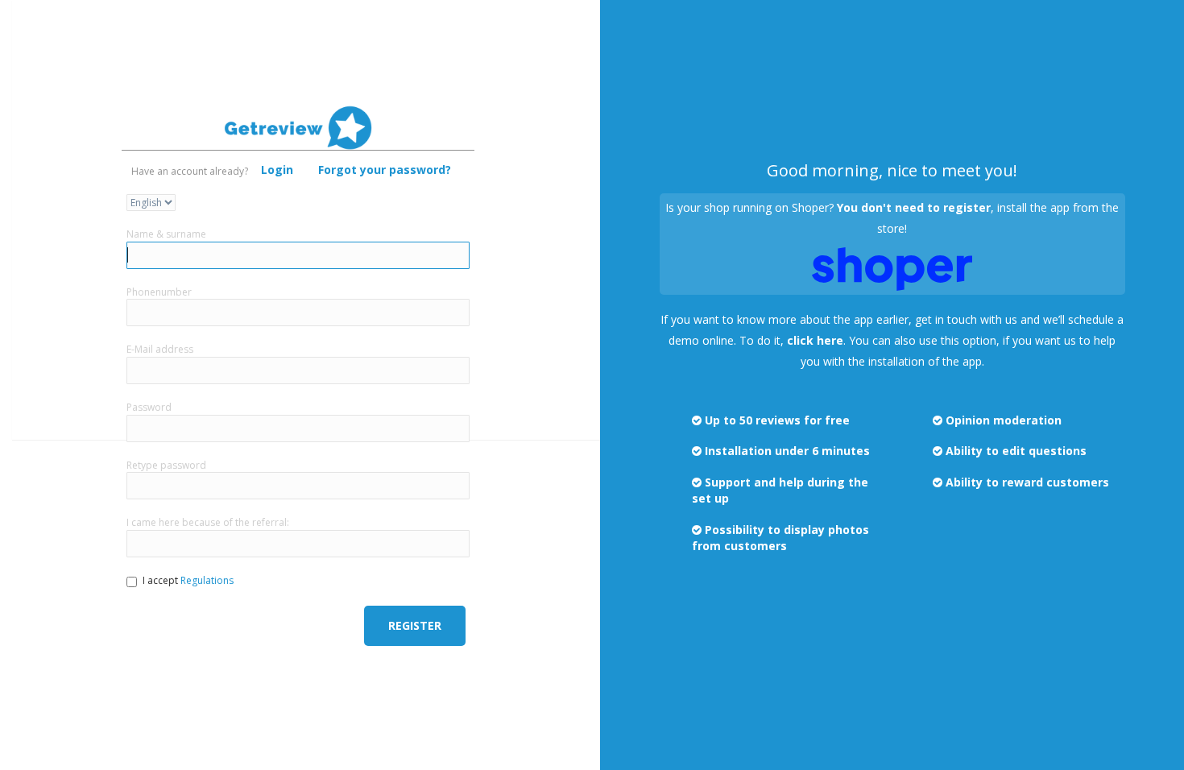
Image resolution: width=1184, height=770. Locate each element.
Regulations (207, 580)
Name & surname (166, 234)
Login (277, 169)
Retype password (166, 465)
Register (414, 625)
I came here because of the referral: (207, 522)
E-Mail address (159, 349)
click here (815, 340)
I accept (188, 580)
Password (149, 407)
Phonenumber (159, 292)
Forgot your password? (384, 169)
